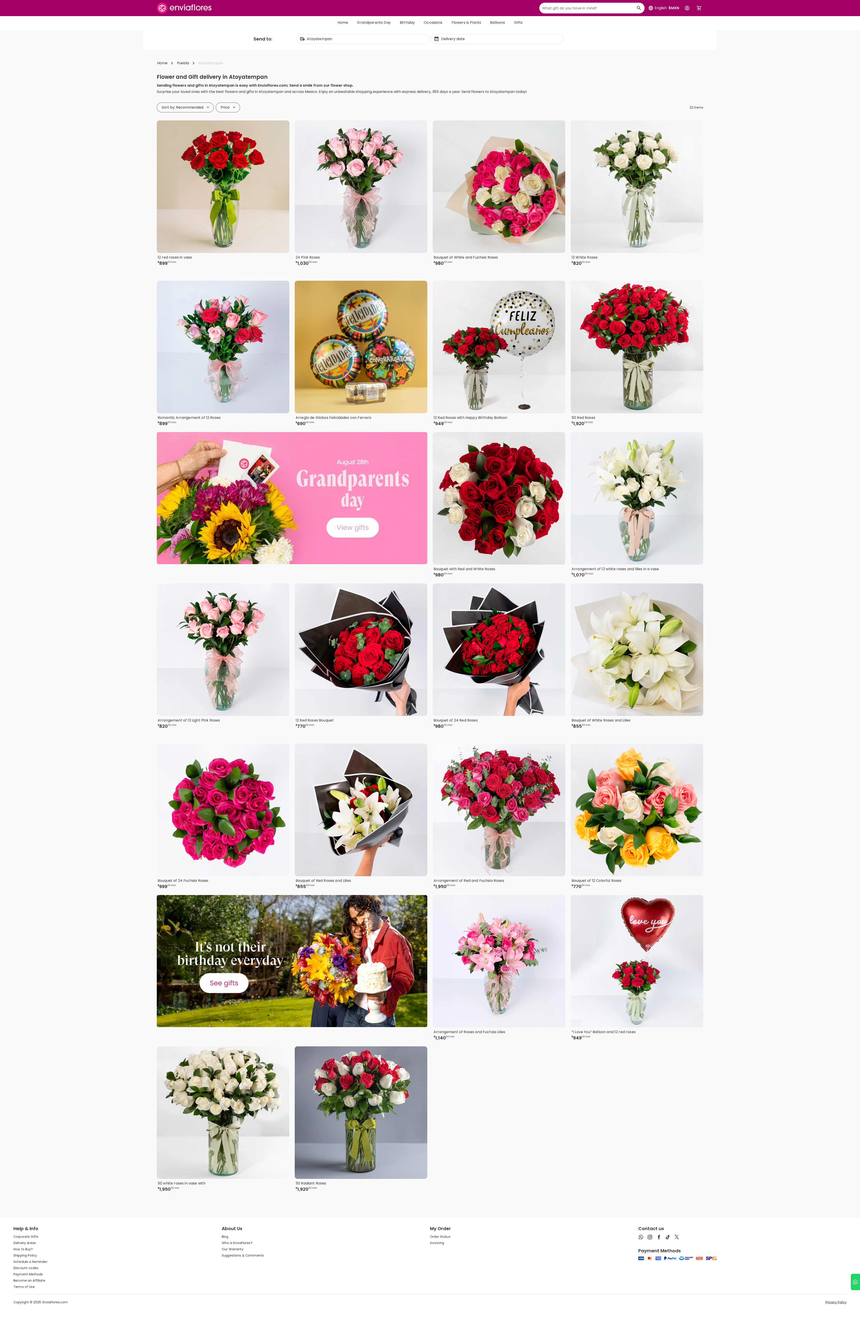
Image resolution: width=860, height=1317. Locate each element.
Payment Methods (28, 1274)
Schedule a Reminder (30, 1261)
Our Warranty (232, 1249)
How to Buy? (23, 1249)
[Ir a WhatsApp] (855, 1282)
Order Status (440, 1236)
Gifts (518, 22)
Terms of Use (24, 1287)
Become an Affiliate (29, 1280)
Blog (225, 1236)
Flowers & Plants (466, 22)
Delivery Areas (24, 1243)
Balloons (497, 22)
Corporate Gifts (25, 1236)
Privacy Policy (836, 1302)
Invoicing (437, 1243)
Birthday (407, 22)
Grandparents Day (374, 22)
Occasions (433, 22)
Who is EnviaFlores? (237, 1243)
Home (343, 22)
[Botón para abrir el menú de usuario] (687, 8)
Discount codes (25, 1268)
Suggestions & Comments (243, 1255)
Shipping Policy (25, 1255)
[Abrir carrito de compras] (699, 8)
